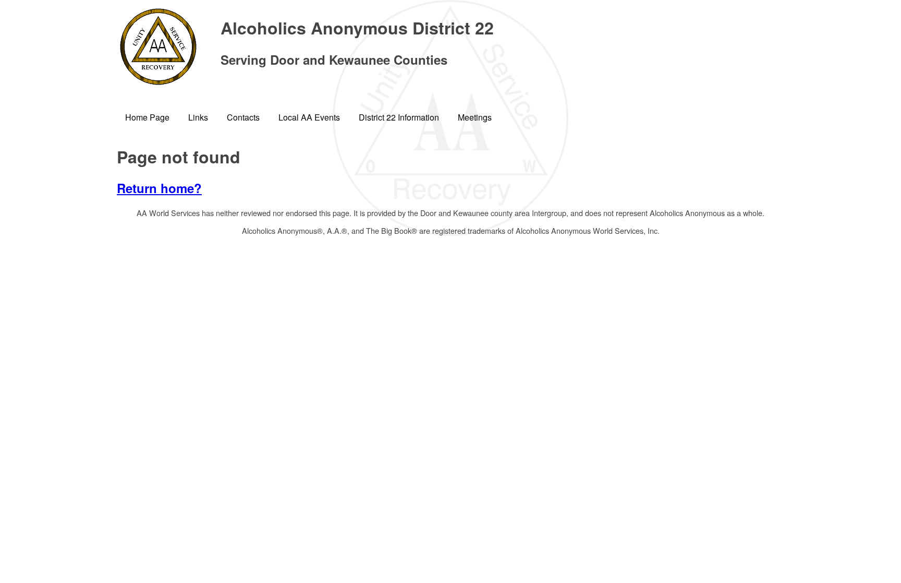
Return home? (159, 188)
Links (198, 117)
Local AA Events (309, 117)
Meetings (475, 117)
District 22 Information (399, 117)
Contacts (243, 117)
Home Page (147, 117)
